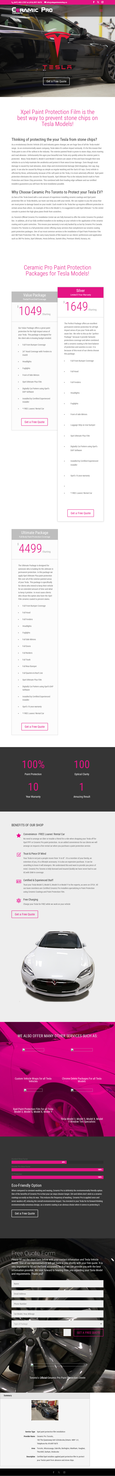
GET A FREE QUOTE (88, 1332)
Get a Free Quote (56, 81)
